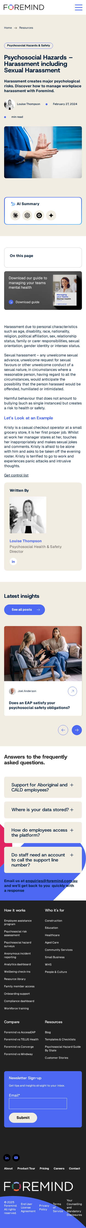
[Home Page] (24, 7)
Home (8, 28)
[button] (78, 7)
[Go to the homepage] (38, 1186)
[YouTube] (16, 1157)
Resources (26, 28)
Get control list (16, 475)
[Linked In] (7, 1157)
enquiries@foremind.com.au (51, 880)
